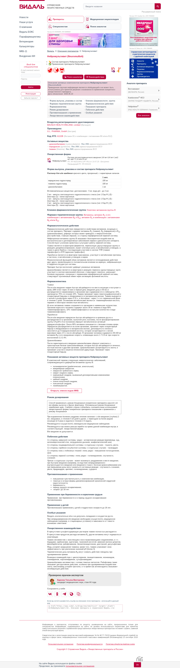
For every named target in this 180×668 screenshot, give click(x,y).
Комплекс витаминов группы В (101, 210)
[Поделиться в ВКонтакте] (50, 594)
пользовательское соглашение (80, 666)
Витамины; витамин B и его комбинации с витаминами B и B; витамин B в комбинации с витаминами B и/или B (83, 217)
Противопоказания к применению (65, 112)
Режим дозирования (59, 109)
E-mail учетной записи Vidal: (30, 71)
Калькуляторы (26, 46)
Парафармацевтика (30, 36)
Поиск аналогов (74, 77)
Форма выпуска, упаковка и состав (66, 101)
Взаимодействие (96, 77)
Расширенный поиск (151, 12)
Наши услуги (26, 22)
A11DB (60, 136)
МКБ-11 (23, 51)
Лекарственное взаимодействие (65, 115)
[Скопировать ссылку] (78, 594)
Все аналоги (143, 115)
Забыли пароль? (31, 98)
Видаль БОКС (26, 32)
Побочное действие (95, 109)
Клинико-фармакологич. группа (100, 101)
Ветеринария (26, 41)
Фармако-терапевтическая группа (65, 103)
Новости (23, 17)
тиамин (52, 149)
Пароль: (24, 79)
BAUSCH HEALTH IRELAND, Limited (63, 125)
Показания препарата (96, 106)
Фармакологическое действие (100, 103)
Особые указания (94, 112)
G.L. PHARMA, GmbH (57, 131)
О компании (25, 27)
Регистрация (31, 94)
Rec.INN (85, 144)
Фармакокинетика (58, 106)
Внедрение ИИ (27, 56)
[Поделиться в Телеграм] (64, 594)
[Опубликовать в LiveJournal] (71, 594)
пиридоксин (54, 146)
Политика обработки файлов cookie (120, 644)
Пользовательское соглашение (60, 644)
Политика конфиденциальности (90, 644)
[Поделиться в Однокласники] (57, 594)
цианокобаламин (57, 144)
